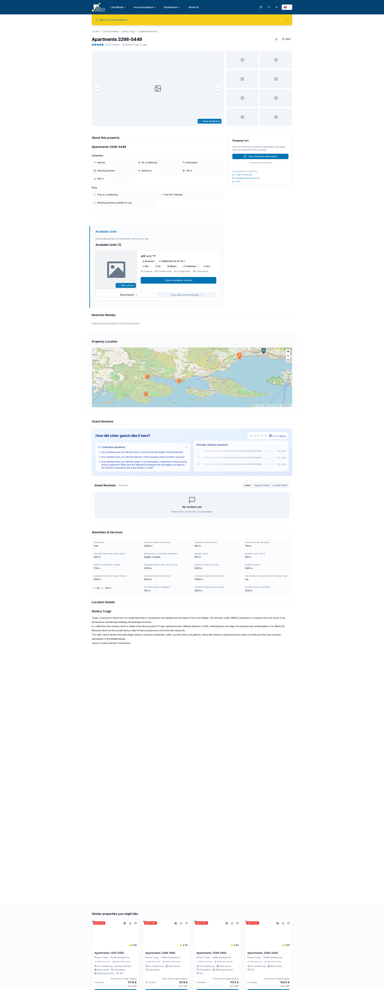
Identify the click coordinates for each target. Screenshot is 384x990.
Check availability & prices (178, 280)
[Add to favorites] (135, 923)
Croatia (95, 31)
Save (288, 39)
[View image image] (242, 60)
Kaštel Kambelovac (148, 31)
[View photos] (116, 270)
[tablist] (157, 295)
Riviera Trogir (128, 31)
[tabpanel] (192, 505)
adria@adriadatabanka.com (248, 178)
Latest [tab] (247, 485)
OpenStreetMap (273, 406)
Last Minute (117, 7)
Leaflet (259, 406)
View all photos (211, 121)
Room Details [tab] (127, 295)
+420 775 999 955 (244, 175)
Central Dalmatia (110, 31)
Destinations (171, 7)
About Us (193, 7)
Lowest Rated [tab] (280, 485)
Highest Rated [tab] (261, 485)
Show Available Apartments (263, 156)
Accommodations (144, 7)
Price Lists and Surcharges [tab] (185, 295)
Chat (238, 181)
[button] (264, 351)
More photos (127, 285)
